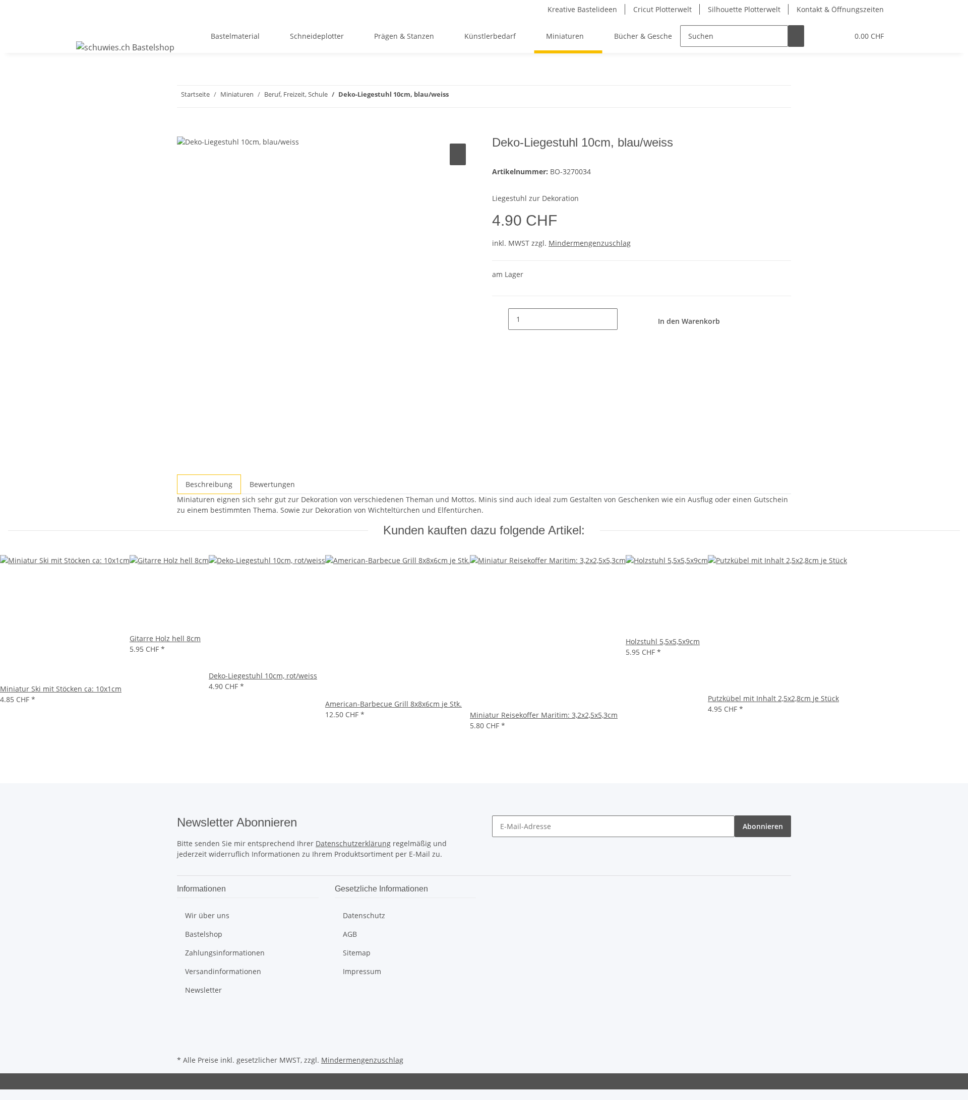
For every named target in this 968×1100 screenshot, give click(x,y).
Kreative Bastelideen (582, 9)
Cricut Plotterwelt (662, 9)
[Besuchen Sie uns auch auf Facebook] (185, 1017)
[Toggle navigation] (88, 27)
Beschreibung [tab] (209, 484)
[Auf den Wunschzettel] (458, 154)
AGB (350, 934)
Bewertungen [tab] (272, 484)
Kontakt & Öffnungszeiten (840, 9)
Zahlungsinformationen (225, 952)
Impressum (362, 971)
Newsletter (203, 990)
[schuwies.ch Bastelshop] (125, 47)
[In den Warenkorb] (185, 129)
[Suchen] (796, 36)
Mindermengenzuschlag (590, 243)
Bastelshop (203, 934)
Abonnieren (763, 826)
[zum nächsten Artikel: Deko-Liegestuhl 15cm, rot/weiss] (457, 96)
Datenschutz (364, 915)
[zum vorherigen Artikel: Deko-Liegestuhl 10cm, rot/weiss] (475, 96)
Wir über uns (207, 915)
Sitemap (357, 952)
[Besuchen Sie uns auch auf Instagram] (185, 1041)
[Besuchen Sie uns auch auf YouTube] (185, 1029)
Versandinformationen (223, 971)
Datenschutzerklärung (353, 843)
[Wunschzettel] (836, 36)
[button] (820, 36)
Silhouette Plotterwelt (744, 9)
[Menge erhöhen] (626, 319)
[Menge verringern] (500, 319)
